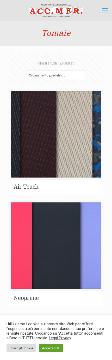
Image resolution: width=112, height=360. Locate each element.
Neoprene (26, 298)
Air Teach (26, 186)
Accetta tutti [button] (51, 348)
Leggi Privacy (60, 338)
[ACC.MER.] (56, 10)
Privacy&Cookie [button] (21, 348)
